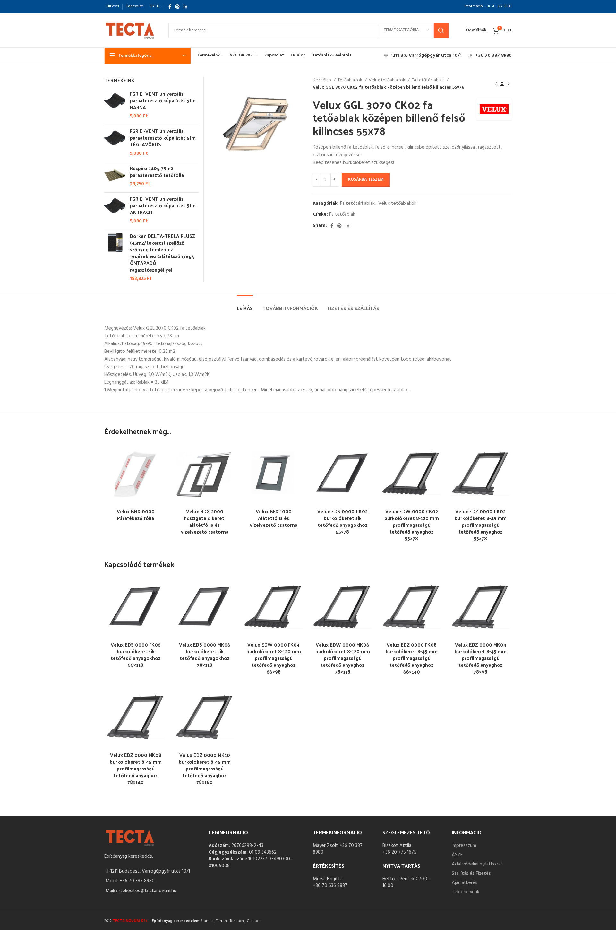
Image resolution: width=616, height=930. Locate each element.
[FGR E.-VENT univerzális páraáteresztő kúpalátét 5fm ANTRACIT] (114, 210)
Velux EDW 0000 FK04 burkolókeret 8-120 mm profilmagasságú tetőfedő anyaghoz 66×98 (273, 658)
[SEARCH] (441, 30)
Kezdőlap (322, 80)
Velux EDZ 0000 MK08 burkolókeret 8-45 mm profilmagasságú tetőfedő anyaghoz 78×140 (136, 768)
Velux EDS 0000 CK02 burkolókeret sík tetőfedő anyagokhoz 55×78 (342, 521)
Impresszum (464, 845)
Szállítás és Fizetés (471, 873)
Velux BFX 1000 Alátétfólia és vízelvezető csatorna (273, 518)
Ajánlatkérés (464, 883)
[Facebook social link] (170, 7)
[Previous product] (495, 84)
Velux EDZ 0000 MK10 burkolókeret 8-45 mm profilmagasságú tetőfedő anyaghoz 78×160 (205, 768)
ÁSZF (457, 855)
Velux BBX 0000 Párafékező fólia (136, 514)
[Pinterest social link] (177, 7)
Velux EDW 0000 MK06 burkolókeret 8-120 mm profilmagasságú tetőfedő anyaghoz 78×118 (342, 658)
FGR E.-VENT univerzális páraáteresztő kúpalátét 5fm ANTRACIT (163, 205)
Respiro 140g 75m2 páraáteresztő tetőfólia (157, 171)
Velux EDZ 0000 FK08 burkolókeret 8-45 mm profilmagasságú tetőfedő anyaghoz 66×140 (412, 658)
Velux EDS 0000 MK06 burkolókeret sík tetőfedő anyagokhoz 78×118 (204, 654)
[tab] (245, 305)
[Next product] (508, 84)
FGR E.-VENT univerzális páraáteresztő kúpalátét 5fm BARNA (163, 100)
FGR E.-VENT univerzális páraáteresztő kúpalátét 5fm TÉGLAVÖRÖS (163, 137)
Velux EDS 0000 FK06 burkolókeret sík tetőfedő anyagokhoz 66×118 (136, 654)
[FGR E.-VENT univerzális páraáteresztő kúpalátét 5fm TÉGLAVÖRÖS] (114, 142)
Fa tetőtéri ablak (428, 80)
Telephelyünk (465, 892)
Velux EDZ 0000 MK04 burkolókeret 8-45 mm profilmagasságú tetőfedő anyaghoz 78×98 (481, 658)
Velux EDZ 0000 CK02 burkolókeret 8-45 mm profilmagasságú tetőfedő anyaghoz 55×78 (481, 525)
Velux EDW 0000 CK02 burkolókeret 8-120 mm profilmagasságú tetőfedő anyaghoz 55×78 (411, 525)
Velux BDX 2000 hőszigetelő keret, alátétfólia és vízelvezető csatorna (204, 521)
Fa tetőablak (342, 214)
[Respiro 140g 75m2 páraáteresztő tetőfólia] (114, 176)
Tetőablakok (350, 80)
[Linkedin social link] (185, 7)
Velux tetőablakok (387, 80)
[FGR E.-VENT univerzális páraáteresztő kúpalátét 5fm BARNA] (114, 105)
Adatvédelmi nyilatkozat (477, 864)
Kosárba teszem (365, 179)
